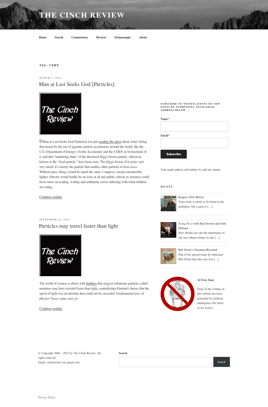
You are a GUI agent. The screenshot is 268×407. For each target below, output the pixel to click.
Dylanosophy (123, 37)
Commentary (79, 37)
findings (91, 283)
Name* (165, 119)
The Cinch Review (82, 14)
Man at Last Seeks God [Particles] (77, 83)
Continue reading (50, 197)
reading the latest (110, 141)
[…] (210, 206)
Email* (165, 135)
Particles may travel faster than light (78, 225)
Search (59, 37)
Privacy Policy (46, 397)
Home (42, 37)
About (143, 37)
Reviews (101, 37)
